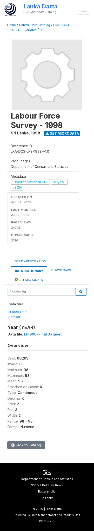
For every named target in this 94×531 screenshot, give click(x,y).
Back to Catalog (28, 445)
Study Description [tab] (30, 261)
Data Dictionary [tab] (29, 271)
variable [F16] (35, 30)
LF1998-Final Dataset (43, 334)
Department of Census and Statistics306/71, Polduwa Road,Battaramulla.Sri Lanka (47, 488)
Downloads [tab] (61, 270)
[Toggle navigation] (83, 10)
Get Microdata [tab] (30, 280)
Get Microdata (64, 133)
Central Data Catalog (34, 25)
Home (11, 25)
